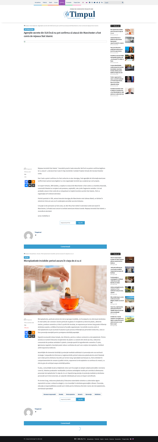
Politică (45, 2)
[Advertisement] (122, 125)
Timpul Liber (77, 2)
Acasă (27, 25)
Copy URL (80, 222)
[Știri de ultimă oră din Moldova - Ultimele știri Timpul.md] (79, 13)
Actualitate (38, 2)
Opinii (50, 2)
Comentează (65, 247)
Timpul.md (29, 169)
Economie (68, 2)
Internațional (33, 25)
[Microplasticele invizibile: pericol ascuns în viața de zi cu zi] (129, 32)
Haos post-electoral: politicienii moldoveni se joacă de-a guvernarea (116, 49)
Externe (62, 2)
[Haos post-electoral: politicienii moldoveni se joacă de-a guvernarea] (129, 50)
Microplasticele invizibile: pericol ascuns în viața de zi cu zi (117, 31)
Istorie (56, 2)
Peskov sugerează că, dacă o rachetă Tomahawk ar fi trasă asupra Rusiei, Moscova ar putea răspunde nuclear (117, 80)
